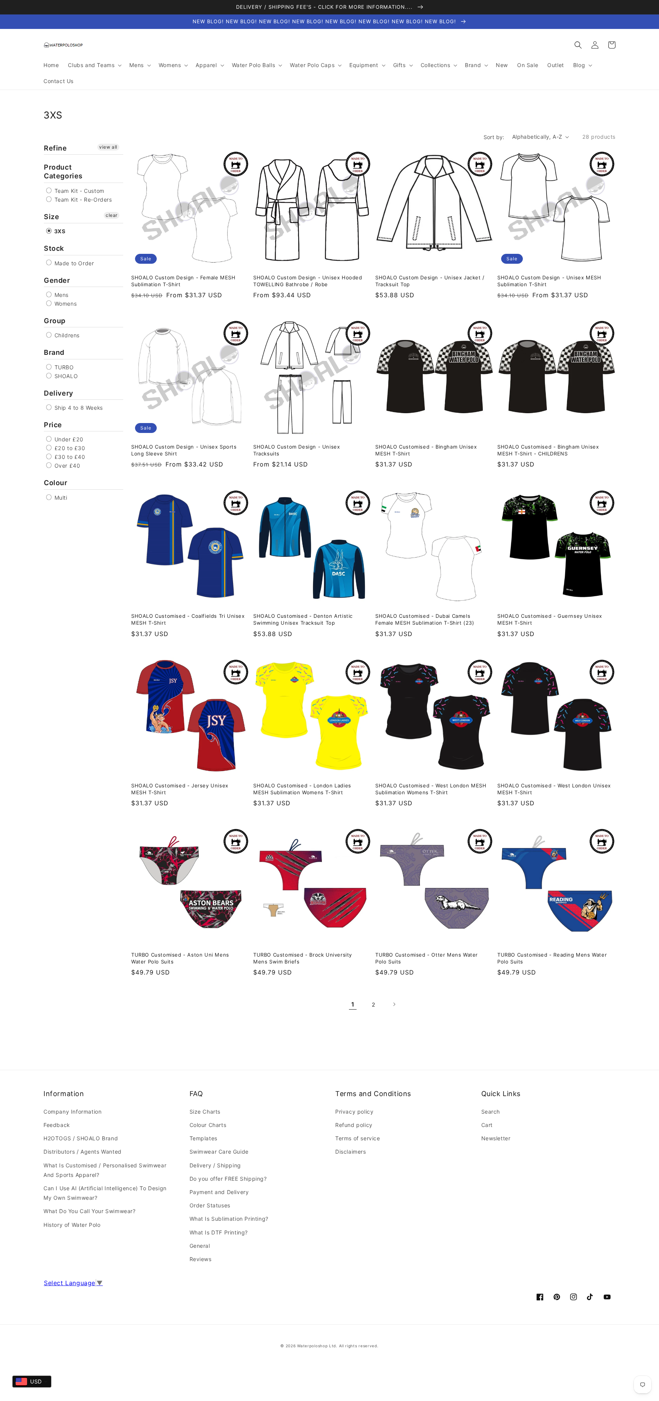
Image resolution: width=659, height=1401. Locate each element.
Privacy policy (354, 1111)
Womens (65, 303)
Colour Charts (208, 1125)
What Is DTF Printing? (219, 1232)
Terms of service (357, 1138)
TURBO (63, 367)
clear (111, 215)
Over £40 (66, 465)
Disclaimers (350, 1151)
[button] (578, 45)
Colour (56, 483)
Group (55, 321)
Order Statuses (210, 1205)
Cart (487, 1125)
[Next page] (394, 1004)
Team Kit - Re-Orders (82, 199)
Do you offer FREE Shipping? (228, 1178)
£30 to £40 (69, 457)
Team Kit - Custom (78, 191)
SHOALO (65, 376)
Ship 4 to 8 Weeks (78, 407)
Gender (57, 280)
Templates (203, 1138)
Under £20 (68, 439)
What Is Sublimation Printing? (229, 1218)
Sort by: (494, 137)
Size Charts (205, 1111)
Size (51, 217)
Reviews (201, 1259)
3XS (59, 231)
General (200, 1245)
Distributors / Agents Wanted (82, 1151)
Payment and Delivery (219, 1192)
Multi (60, 497)
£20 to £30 (69, 448)
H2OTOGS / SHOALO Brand (80, 1138)
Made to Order (73, 263)
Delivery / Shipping (215, 1165)
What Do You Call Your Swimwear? (89, 1211)
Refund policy (354, 1125)
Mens (61, 295)
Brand (54, 352)
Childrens (66, 335)
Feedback (56, 1125)
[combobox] (31, 1381)
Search (490, 1111)
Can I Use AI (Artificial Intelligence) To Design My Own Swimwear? (105, 1193)
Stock (54, 248)
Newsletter (496, 1138)
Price (53, 425)
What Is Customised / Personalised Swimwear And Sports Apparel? (104, 1170)
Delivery (58, 393)
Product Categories (63, 171)
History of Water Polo (72, 1224)
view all (108, 147)
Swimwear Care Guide (219, 1151)
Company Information (72, 1111)
